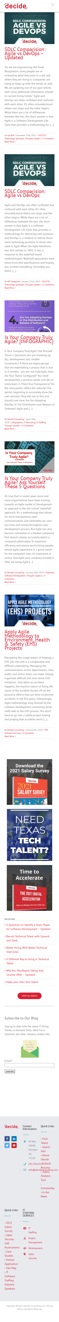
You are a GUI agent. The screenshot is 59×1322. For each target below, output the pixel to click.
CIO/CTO (42, 135)
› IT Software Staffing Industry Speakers (10, 1280)
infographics (17, 422)
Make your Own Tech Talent (22, 982)
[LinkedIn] (14, 1138)
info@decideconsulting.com (32, 1169)
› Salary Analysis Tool (46, 1176)
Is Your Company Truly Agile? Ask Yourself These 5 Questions (28, 482)
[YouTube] (14, 1145)
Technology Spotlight (14, 138)
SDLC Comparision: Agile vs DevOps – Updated (25, 53)
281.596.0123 (32, 1163)
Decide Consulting (15, 419)
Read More (9, 141)
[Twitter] (7, 1145)
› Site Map (10, 1268)
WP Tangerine (13, 281)
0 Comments (48, 138)
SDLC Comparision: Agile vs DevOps (25, 193)
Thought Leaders (33, 138)
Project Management (32, 1240)
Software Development (15, 575)
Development (32, 1248)
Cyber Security (32, 1256)
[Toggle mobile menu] (52, 4)
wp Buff (10, 135)
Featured (50, 572)
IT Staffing (41, 422)
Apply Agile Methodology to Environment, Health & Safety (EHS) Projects (27, 639)
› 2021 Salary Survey (8, 1227)
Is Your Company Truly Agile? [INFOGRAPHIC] (29, 339)
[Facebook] (7, 1138)
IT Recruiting (29, 422)
